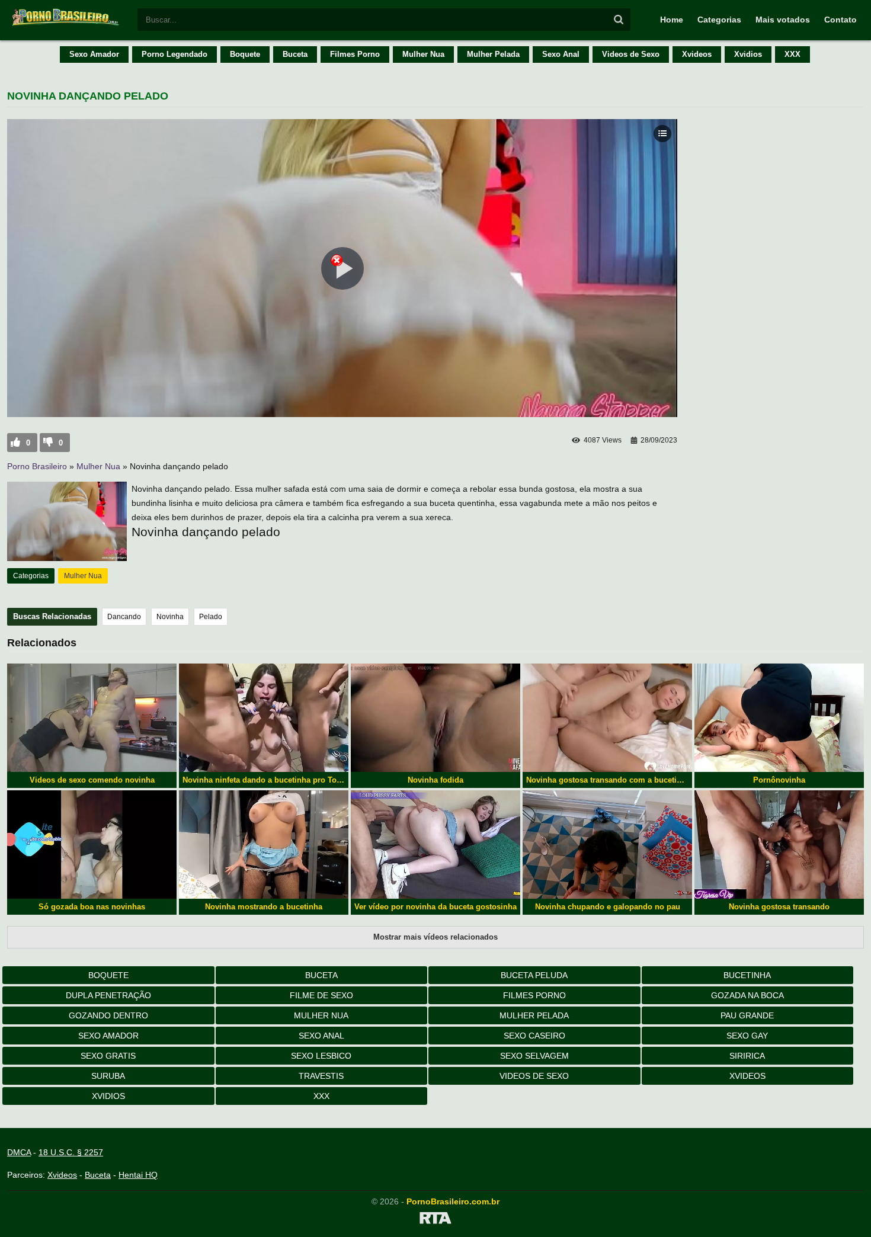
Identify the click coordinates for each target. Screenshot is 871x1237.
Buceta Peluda (534, 975)
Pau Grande (747, 1015)
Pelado (210, 617)
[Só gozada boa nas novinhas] (92, 844)
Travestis (321, 1076)
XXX (792, 54)
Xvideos (697, 54)
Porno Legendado (174, 54)
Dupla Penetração (108, 995)
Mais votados (782, 19)
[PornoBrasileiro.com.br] (66, 25)
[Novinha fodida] (435, 718)
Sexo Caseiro (534, 1035)
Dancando (124, 617)
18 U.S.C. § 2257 (71, 1152)
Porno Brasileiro (37, 466)
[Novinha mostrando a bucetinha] (263, 844)
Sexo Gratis (108, 1055)
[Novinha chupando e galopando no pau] (607, 844)
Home (671, 19)
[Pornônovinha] (779, 718)
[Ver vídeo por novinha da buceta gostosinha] (435, 844)
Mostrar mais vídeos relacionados (435, 936)
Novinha (170, 617)
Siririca (747, 1055)
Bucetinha (747, 975)
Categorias (719, 19)
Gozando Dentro (108, 1015)
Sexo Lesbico (321, 1055)
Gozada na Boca (747, 995)
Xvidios (748, 54)
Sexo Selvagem (534, 1055)
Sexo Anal (560, 54)
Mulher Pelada (493, 54)
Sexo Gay (747, 1035)
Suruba (108, 1076)
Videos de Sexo (630, 54)
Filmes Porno (355, 54)
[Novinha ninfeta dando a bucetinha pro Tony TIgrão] (263, 718)
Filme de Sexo (321, 995)
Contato (840, 19)
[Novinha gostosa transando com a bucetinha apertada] (607, 718)
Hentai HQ (138, 1175)
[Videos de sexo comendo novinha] (92, 718)
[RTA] (435, 1220)
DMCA (19, 1152)
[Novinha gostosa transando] (779, 844)
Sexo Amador (94, 54)
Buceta (295, 54)
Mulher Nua (423, 54)
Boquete (245, 54)
